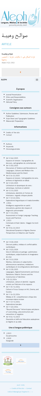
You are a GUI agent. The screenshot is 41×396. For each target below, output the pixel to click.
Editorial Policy (11, 102)
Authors (9, 144)
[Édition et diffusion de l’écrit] (21, 361)
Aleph (4, 79)
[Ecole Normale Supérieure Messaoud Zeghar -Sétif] (8, 361)
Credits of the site (13, 132)
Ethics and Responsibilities (16, 97)
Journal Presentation (13, 94)
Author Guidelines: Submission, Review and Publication (21, 115)
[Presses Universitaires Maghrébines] (8, 371)
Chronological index (13, 149)
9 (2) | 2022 (11, 63)
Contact (9, 135)
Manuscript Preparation (14, 121)
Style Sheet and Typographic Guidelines (20, 118)
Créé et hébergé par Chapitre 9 (18, 391)
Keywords (9, 146)
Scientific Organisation (14, 99)
